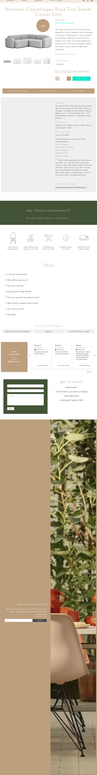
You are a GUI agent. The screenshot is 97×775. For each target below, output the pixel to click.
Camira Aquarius (62, 150)
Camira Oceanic (61, 153)
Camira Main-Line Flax (64, 147)
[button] (30, 355)
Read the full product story (65, 54)
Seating (48, 331)
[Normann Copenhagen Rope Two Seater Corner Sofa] (28, 37)
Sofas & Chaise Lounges (79, 331)
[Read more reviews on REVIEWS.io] (14, 362)
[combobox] (67, 64)
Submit (11, 408)
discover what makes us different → (48, 218)
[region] (62, 355)
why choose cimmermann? (48, 210)
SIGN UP (39, 620)
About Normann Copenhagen (17, 331)
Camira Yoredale (62, 156)
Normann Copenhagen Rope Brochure (70, 187)
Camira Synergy (61, 144)
